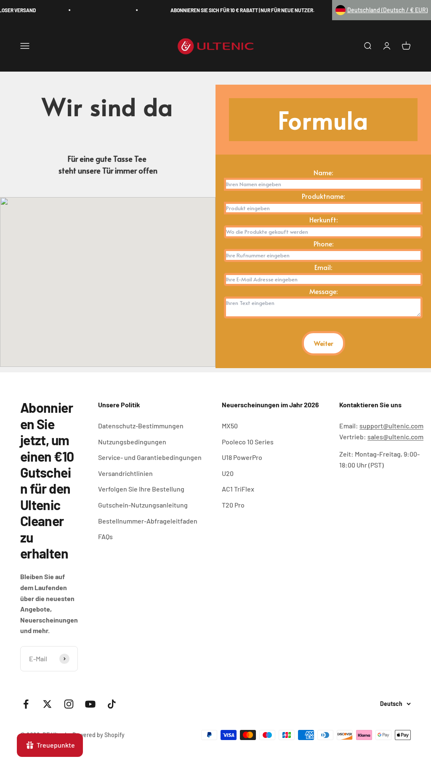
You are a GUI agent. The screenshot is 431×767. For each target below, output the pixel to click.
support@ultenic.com (391, 426)
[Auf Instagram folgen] (68, 704)
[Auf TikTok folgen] (111, 704)
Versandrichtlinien (125, 473)
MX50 (230, 426)
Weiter (323, 343)
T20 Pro (233, 505)
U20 (228, 473)
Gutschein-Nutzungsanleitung (143, 505)
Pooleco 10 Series (248, 442)
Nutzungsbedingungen (132, 442)
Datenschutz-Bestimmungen (141, 426)
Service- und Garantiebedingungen (150, 457)
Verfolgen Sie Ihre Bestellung (141, 489)
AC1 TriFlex (238, 489)
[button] (381, 10)
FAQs (105, 536)
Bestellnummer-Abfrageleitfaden (147, 521)
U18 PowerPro (242, 457)
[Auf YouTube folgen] (90, 704)
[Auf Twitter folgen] (47, 704)
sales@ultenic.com (395, 437)
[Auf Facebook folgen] (26, 704)
